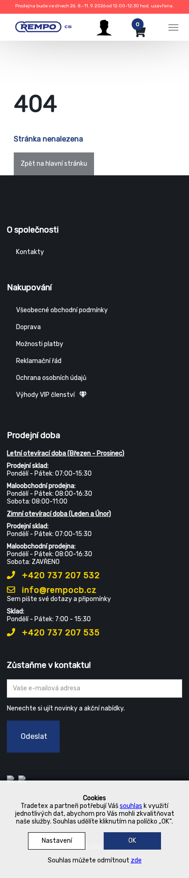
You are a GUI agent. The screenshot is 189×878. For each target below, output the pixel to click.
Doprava (28, 327)
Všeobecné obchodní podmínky (62, 310)
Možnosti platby (39, 344)
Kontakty (30, 252)
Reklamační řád (38, 361)
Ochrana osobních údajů (51, 378)
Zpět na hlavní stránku (54, 164)
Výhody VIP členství (45, 395)
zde (136, 860)
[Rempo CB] (47, 26)
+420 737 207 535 (60, 633)
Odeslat (34, 736)
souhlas (131, 806)
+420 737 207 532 (60, 575)
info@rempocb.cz (58, 590)
